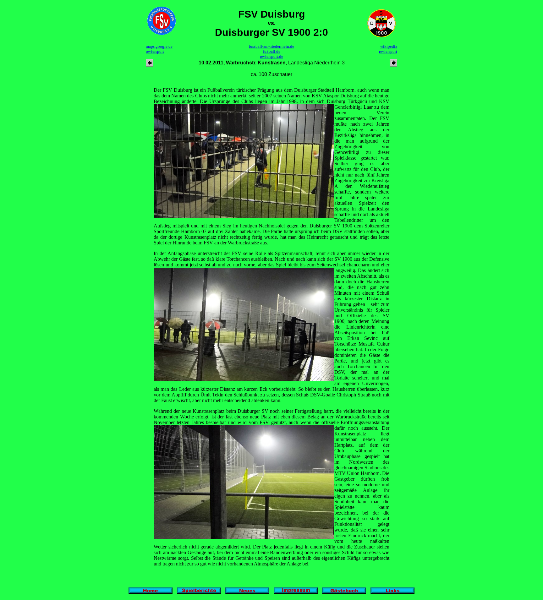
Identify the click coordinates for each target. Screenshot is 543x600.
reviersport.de (271, 56)
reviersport (155, 51)
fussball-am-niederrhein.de (271, 46)
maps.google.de (159, 46)
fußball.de (271, 51)
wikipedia (388, 46)
